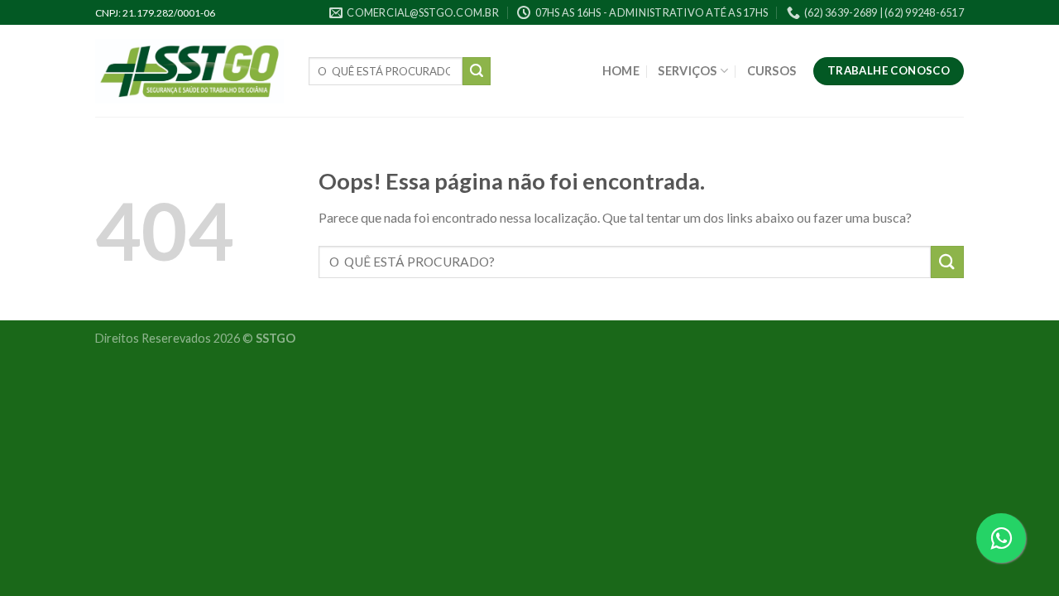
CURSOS (772, 71)
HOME (621, 71)
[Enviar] (476, 71)
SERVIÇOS (687, 71)
